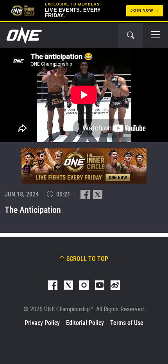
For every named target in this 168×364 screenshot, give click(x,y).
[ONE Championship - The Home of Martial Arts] (23, 35)
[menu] (155, 35)
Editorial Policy (85, 323)
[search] (130, 35)
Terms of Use (126, 323)
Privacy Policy (42, 323)
